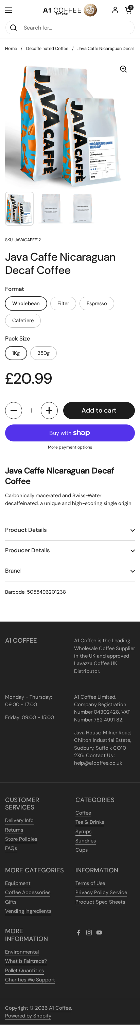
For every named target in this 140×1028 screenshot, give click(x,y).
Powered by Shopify (28, 1015)
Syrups (83, 831)
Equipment (18, 883)
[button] (128, 10)
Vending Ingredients (28, 911)
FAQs (11, 848)
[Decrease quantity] (13, 410)
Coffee (83, 812)
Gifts (10, 902)
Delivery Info (19, 820)
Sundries (85, 840)
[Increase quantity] (49, 410)
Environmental (22, 951)
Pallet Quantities (24, 970)
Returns (14, 829)
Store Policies (21, 839)
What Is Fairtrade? (26, 961)
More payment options (70, 447)
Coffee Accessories (27, 892)
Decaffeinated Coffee (47, 48)
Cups (81, 850)
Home (11, 48)
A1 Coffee (60, 1008)
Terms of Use (90, 883)
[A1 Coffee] (70, 10)
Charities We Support (30, 979)
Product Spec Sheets (100, 902)
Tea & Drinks (89, 822)
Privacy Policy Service (101, 892)
